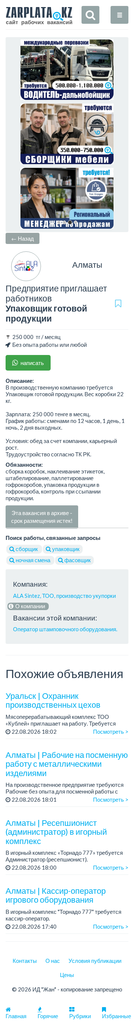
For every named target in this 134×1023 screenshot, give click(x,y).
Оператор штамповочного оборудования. (65, 629)
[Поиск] (90, 15)
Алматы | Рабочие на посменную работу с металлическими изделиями (67, 764)
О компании (29, 606)
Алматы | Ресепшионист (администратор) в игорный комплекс (56, 832)
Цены (67, 974)
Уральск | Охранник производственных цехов (53, 700)
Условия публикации (94, 960)
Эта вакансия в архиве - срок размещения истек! (42, 516)
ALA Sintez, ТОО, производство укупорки (64, 595)
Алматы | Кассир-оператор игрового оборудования (56, 895)
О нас (52, 960)
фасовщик (77, 560)
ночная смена (33, 560)
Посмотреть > (110, 731)
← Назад (22, 238)
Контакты (25, 960)
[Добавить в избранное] (118, 303)
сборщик (27, 548)
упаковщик (65, 548)
